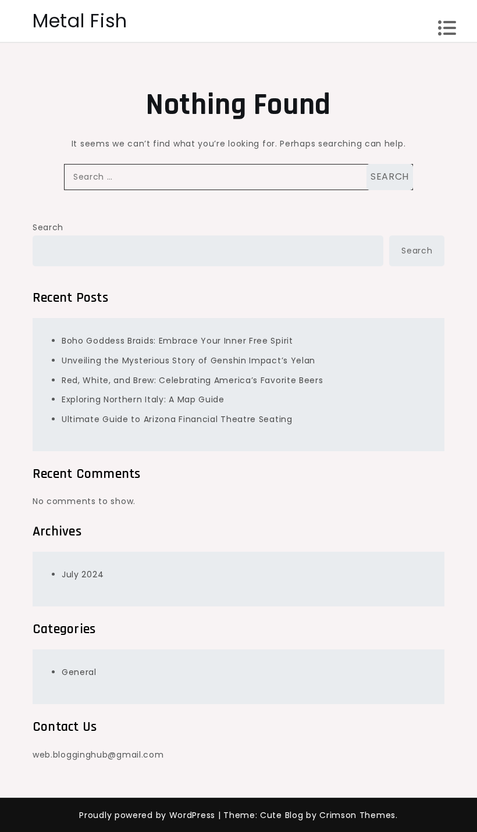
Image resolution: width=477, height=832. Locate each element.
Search (48, 227)
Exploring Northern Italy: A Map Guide (143, 399)
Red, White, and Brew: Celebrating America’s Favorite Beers (192, 380)
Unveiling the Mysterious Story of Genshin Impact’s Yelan (188, 360)
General (79, 672)
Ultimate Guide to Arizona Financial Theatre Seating (177, 419)
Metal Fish (80, 21)
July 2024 (83, 574)
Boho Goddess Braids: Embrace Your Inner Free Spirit (177, 341)
